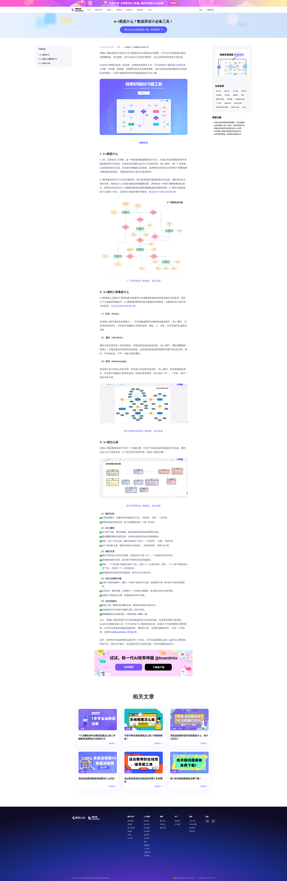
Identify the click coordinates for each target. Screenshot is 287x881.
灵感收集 (147, 855)
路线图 (130, 831)
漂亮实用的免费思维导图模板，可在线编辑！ (230, 122)
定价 (149, 10)
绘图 (118, 47)
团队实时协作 (238, 103)
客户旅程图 (131, 828)
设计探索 (227, 95)
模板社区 (119, 10)
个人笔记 (218, 103)
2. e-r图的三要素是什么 (47, 59)
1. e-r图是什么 (44, 55)
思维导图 (130, 821)
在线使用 (128, 667)
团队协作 (227, 91)
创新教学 (235, 95)
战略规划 (147, 845)
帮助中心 (163, 824)
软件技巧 (218, 91)
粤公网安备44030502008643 (186, 878)
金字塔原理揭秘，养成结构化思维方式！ (228, 134)
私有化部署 (193, 824)
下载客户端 (158, 667)
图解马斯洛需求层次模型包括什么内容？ (228, 128)
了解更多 (111, 743)
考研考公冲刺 (235, 107)
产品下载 (192, 821)
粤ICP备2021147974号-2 (207, 878)
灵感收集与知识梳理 (222, 107)
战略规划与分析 (240, 99)
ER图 (129, 835)
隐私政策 (192, 828)
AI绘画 (244, 107)
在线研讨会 (227, 103)
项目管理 (229, 99)
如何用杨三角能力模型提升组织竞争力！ (228, 131)
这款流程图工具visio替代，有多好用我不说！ (230, 125)
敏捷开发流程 (220, 99)
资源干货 (244, 91)
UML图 (130, 838)
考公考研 (147, 838)
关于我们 (177, 824)
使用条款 (192, 831)
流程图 (130, 824)
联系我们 (177, 821)
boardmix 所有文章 (106, 47)
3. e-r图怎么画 (44, 63)
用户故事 (235, 91)
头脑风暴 (218, 95)
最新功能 (163, 828)
